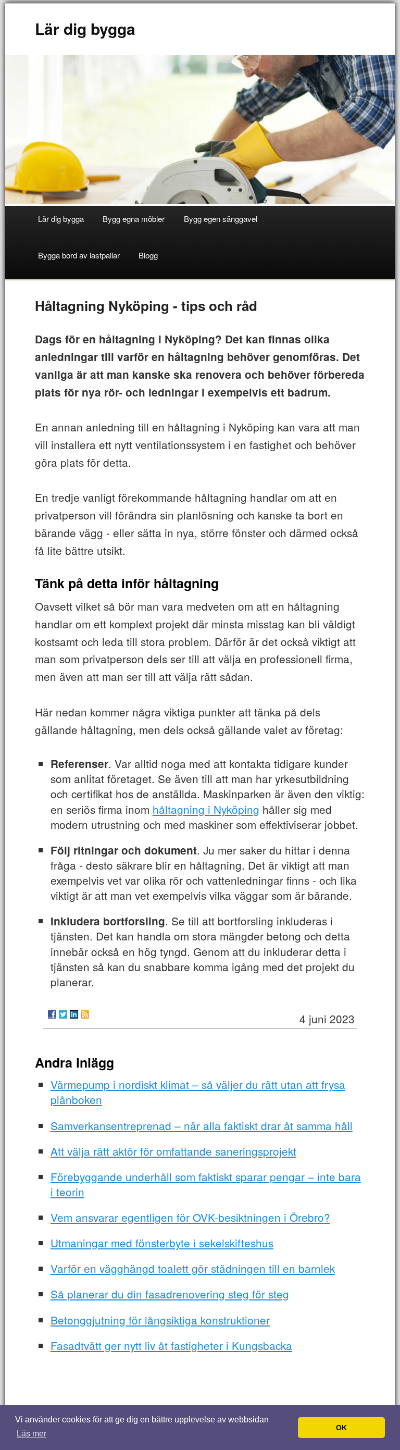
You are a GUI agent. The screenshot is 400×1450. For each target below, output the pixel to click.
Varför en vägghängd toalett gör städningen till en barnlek (193, 1268)
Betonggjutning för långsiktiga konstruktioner (160, 1320)
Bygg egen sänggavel (220, 218)
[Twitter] (63, 1014)
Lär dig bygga (85, 28)
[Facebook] (52, 1014)
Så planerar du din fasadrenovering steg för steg (170, 1294)
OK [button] (341, 1427)
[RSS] (85, 1014)
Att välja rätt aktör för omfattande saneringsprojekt (173, 1151)
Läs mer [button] (31, 1433)
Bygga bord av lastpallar (79, 255)
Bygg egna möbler (134, 218)
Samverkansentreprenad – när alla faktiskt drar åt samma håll (202, 1125)
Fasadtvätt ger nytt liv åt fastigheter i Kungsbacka (171, 1345)
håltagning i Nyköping (206, 809)
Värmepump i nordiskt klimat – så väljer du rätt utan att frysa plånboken (198, 1091)
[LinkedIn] (74, 1014)
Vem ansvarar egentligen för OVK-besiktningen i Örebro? (190, 1217)
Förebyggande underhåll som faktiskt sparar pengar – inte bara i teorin (206, 1184)
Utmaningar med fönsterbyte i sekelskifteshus (162, 1242)
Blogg (148, 255)
